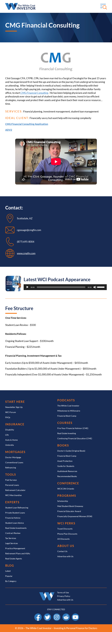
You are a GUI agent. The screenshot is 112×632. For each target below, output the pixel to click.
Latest (8, 571)
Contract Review (12, 533)
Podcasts (66, 400)
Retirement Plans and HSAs (17, 553)
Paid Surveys (11, 480)
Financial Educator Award (69, 511)
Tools (10, 474)
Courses (64, 422)
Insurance (14, 424)
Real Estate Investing (66, 433)
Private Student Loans (15, 512)
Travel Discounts (64, 528)
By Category (10, 581)
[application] (65, 287)
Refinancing (10, 467)
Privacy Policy (63, 596)
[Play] (27, 287)
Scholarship (62, 501)
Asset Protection (64, 461)
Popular (9, 576)
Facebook (38, 615)
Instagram (57, 615)
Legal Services (11, 543)
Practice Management (15, 548)
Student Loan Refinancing (16, 507)
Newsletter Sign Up (14, 407)
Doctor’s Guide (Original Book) (71, 451)
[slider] (101, 286)
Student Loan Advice (14, 523)
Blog (9, 565)
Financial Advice (12, 518)
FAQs (7, 417)
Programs (66, 495)
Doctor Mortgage (13, 457)
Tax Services (10, 538)
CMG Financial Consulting (34, 92)
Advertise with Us (65, 556)
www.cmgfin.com (26, 253)
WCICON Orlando (65, 488)
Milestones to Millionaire (68, 410)
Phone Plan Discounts (67, 534)
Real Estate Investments (16, 528)
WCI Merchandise (13, 495)
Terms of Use (63, 592)
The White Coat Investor (68, 405)
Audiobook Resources (67, 471)
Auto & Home (11, 440)
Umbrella (9, 445)
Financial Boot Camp (66, 416)
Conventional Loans (14, 462)
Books (63, 445)
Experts (12, 502)
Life (7, 435)
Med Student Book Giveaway (70, 506)
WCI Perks (66, 523)
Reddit (66, 615)
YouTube (75, 615)
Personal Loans (12, 485)
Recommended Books (67, 476)
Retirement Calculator (15, 490)
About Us (65, 545)
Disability (9, 429)
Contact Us (62, 551)
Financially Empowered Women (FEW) (74, 516)
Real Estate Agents (13, 558)
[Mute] (94, 287)
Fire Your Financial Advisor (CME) (72, 428)
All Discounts (63, 539)
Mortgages (15, 451)
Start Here (15, 401)
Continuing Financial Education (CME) (74, 438)
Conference (68, 483)
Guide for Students (65, 466)
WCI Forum (10, 412)
